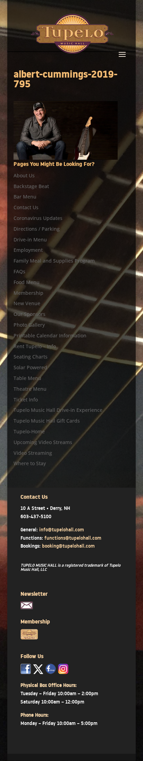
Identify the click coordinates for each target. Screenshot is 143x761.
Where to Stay (30, 463)
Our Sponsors (29, 314)
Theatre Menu (30, 389)
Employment (28, 250)
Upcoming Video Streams (43, 442)
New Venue (27, 303)
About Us (24, 175)
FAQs (19, 271)
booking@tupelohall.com (68, 545)
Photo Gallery (29, 324)
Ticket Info (26, 399)
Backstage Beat (31, 186)
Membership (28, 293)
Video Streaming (33, 453)
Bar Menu (25, 196)
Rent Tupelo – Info (35, 346)
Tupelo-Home (29, 431)
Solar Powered (30, 367)
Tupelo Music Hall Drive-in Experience (58, 410)
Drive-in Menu (30, 239)
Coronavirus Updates (38, 218)
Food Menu (27, 282)
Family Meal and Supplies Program (54, 260)
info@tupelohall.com (61, 529)
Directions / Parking (37, 228)
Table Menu (27, 378)
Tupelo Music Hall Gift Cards (47, 420)
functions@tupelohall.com (72, 537)
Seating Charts (31, 356)
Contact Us (26, 207)
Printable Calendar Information (50, 335)
